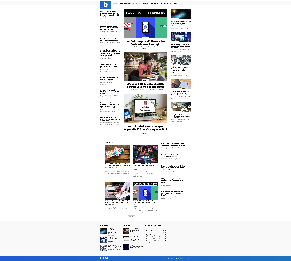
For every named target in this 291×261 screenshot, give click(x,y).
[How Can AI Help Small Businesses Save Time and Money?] (126, 231)
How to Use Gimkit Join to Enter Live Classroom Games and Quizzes (110, 119)
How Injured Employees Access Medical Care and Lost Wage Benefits (172, 193)
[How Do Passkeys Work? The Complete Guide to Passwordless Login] (145, 23)
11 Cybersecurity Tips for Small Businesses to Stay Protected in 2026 (172, 180)
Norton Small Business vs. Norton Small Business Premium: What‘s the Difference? (173, 167)
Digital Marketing (145, 123)
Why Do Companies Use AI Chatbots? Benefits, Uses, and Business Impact (145, 85)
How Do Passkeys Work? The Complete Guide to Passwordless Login (145, 43)
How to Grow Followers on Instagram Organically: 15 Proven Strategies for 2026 (109, 13)
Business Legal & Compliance (111, 198)
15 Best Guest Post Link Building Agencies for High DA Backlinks (109, 66)
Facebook (163, 258)
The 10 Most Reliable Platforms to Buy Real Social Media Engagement (117, 164)
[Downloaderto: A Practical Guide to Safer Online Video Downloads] (181, 37)
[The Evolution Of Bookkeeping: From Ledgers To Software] (181, 107)
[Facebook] (159, 258)
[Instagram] (168, 258)
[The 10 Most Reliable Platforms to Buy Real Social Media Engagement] (117, 154)
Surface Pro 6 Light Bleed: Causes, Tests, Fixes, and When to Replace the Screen (181, 93)
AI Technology (174, 19)
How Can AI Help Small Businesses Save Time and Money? (173, 155)
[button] (188, 3)
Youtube (189, 258)
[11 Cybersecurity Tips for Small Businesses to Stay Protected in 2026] (126, 247)
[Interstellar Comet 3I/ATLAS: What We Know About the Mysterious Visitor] (181, 14)
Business (145, 38)
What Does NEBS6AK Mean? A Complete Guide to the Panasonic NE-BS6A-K (144, 165)
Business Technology (176, 64)
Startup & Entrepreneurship (138, 161)
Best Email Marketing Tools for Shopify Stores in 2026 (109, 40)
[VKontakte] (177, 258)
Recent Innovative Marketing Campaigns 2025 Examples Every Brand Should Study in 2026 (109, 105)
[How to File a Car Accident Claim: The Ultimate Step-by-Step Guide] (117, 191)
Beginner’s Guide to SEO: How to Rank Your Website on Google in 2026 (109, 27)
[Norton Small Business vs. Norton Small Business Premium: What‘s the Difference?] (126, 239)
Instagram (172, 258)
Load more (131, 216)
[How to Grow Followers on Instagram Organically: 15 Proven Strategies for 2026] (145, 108)
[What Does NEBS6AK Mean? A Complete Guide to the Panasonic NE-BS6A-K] (145, 154)
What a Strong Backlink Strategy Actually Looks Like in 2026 (110, 91)
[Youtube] (185, 258)
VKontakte (180, 258)
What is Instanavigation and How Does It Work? (109, 78)
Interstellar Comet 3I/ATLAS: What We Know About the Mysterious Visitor (181, 23)
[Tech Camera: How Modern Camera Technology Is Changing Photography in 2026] (181, 60)
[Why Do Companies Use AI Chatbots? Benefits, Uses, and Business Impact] (145, 66)
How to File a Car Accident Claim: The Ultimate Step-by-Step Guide (117, 201)
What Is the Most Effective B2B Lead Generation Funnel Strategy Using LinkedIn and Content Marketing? (110, 52)
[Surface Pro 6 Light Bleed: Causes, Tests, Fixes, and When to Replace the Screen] (181, 84)
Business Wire (145, 48)
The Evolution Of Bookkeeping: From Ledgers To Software (180, 116)
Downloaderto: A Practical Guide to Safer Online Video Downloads (180, 46)
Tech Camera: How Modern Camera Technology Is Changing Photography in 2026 (180, 69)
